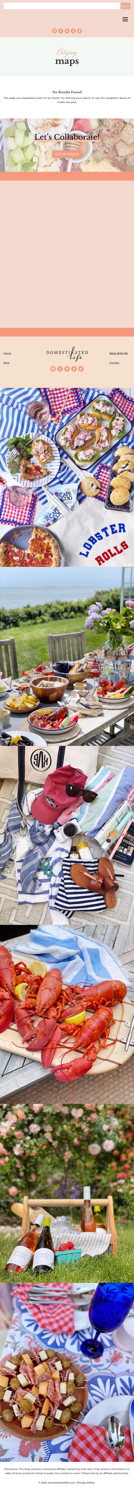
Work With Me (118, 353)
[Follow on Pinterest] (67, 30)
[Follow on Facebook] (60, 30)
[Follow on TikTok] (79, 30)
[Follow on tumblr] (73, 30)
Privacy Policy (86, 1482)
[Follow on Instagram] (54, 30)
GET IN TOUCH (67, 154)
